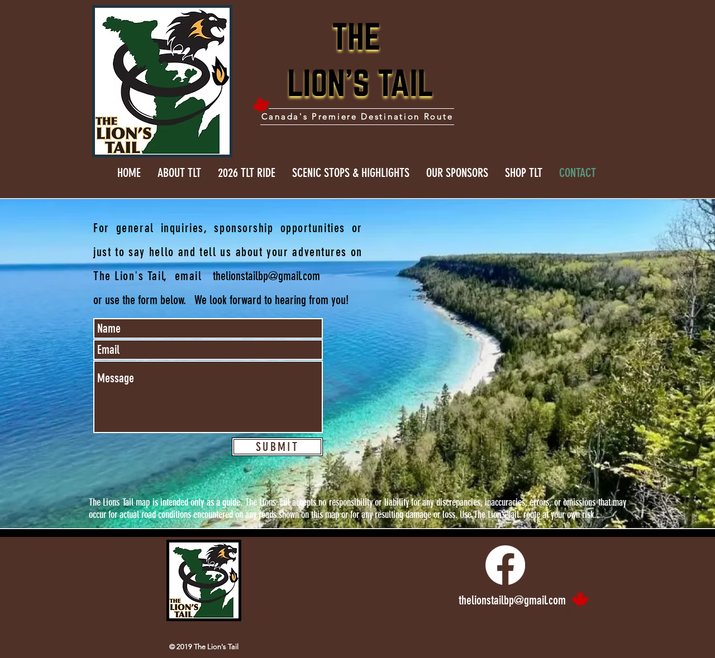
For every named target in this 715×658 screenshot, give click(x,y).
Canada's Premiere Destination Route (357, 116)
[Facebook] (505, 565)
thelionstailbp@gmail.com (266, 276)
